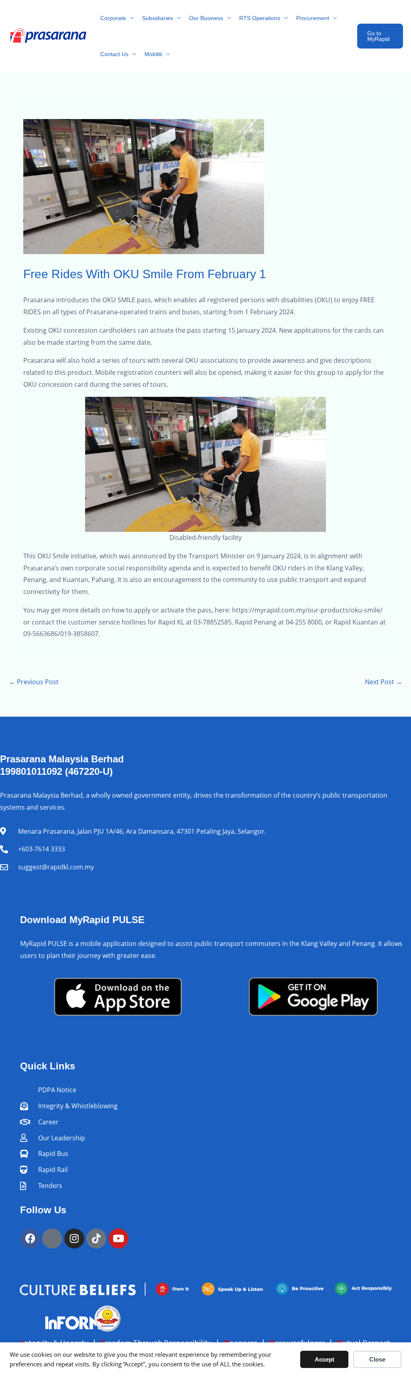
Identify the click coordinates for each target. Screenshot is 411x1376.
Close (377, 1359)
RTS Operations (259, 18)
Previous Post (34, 681)
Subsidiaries (157, 18)
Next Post (383, 681)
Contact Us (114, 54)
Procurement (312, 18)
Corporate (113, 18)
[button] (380, 36)
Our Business (206, 18)
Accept (324, 1359)
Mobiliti (153, 54)
